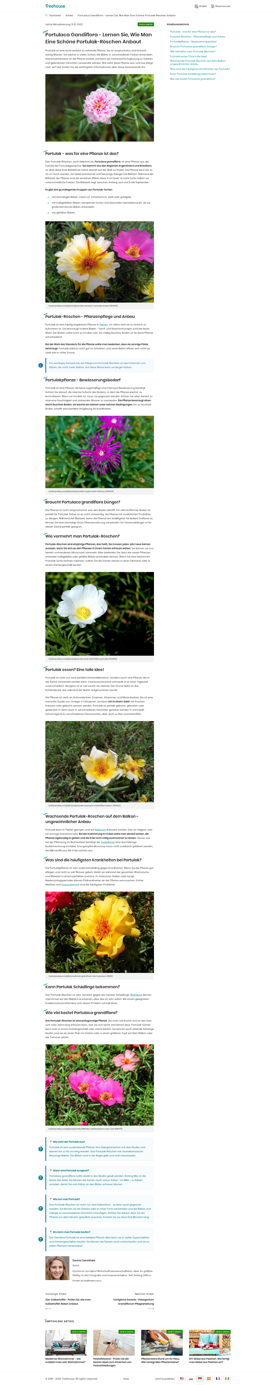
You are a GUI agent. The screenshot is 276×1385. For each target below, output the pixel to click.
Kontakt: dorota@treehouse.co (87, 1281)
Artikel (69, 15)
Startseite (55, 15)
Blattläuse (136, 995)
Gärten (104, 324)
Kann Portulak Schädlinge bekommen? (193, 74)
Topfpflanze (108, 842)
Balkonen (100, 830)
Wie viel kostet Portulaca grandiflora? (192, 79)
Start (126, 1379)
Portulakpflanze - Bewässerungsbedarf (193, 41)
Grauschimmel (70, 884)
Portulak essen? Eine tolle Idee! (188, 56)
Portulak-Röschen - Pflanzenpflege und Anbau (197, 37)
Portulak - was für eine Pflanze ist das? (193, 32)
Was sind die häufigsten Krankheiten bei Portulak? (200, 69)
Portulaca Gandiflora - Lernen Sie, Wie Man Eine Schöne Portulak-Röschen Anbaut (127, 15)
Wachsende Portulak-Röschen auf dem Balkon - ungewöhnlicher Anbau (198, 62)
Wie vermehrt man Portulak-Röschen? (193, 51)
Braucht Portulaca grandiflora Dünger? (193, 46)
